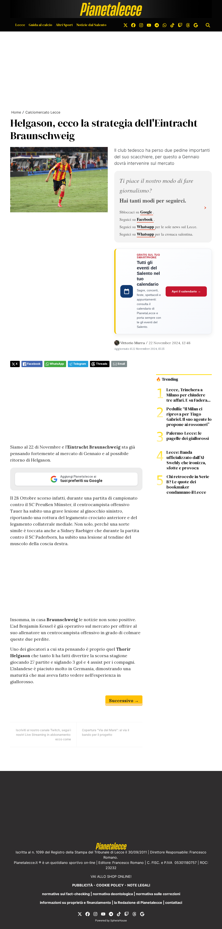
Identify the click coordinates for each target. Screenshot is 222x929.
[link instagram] (141, 25)
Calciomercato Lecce (42, 112)
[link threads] (188, 25)
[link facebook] (133, 25)
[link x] (125, 25)
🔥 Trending (167, 379)
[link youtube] (149, 25)
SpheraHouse (118, 920)
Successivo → (124, 700)
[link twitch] (180, 25)
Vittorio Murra (132, 343)
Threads (101, 363)
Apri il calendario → (186, 291)
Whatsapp (146, 226)
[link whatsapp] (164, 25)
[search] (208, 25)
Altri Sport (64, 24)
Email (121, 363)
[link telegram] (157, 25)
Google (146, 212)
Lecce (20, 24)
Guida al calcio (40, 24)
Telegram (79, 363)
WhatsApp (57, 363)
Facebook (145, 219)
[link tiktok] (172, 25)
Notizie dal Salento (91, 24)
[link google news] (196, 25)
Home (16, 112)
